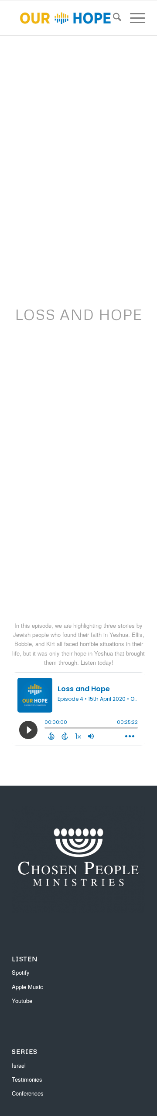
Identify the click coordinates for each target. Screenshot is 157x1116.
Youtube (22, 1000)
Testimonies (27, 1079)
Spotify (21, 972)
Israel (19, 1065)
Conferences (28, 1093)
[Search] (112, 17)
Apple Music (27, 987)
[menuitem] (112, 17)
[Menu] (133, 17)
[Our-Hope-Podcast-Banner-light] (65, 17)
